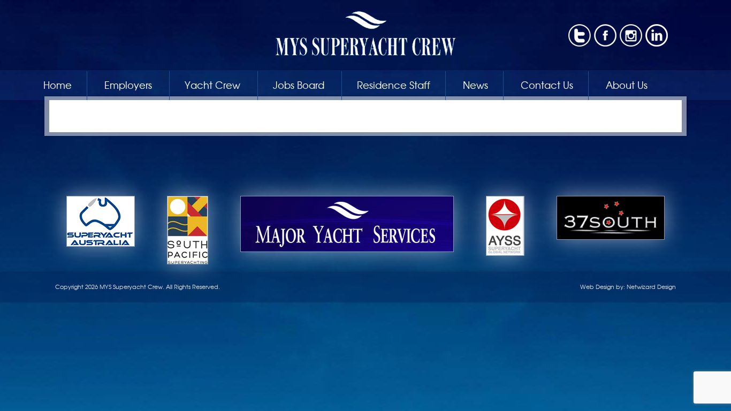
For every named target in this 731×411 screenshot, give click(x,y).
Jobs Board (298, 85)
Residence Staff (393, 85)
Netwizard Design (651, 286)
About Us (627, 85)
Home (57, 85)
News (475, 85)
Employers (128, 85)
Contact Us (547, 85)
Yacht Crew (212, 85)
